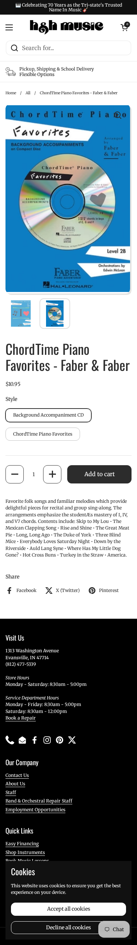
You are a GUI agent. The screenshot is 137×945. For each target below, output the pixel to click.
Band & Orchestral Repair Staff (38, 801)
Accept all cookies (68, 909)
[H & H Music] (66, 27)
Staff (10, 792)
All (28, 93)
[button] (14, 474)
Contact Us (17, 775)
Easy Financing (22, 843)
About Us (15, 783)
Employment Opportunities (35, 809)
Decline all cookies (68, 927)
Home (10, 93)
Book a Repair (20, 718)
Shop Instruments (25, 852)
